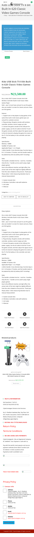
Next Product (26, 51)
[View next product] (31, 51)
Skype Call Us (8, 522)
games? (18, 192)
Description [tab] (17, 206)
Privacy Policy (9, 481)
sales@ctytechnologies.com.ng (17, 513)
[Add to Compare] (28, 349)
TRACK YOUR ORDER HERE (10, 472)
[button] (25, 342)
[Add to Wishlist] (28, 346)
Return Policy (9, 426)
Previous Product (9, 51)
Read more (16, 383)
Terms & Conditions (12, 431)
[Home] (2, 15)
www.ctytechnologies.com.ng (16, 518)
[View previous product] (3, 51)
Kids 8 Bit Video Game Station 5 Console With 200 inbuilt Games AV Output (16, 375)
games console (12, 192)
